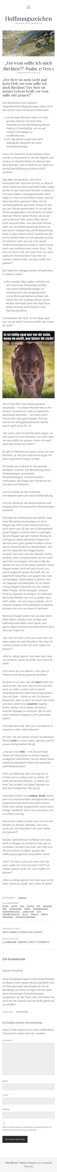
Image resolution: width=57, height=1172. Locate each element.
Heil (38, 906)
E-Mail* (5, 1095)
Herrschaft (47, 906)
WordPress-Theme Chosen (20, 1162)
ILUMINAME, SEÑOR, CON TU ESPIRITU (25, 942)
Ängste (5, 906)
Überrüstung (7, 917)
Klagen (27, 909)
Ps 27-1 (25, 914)
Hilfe (4, 909)
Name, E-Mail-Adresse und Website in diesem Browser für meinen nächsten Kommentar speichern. (27, 1128)
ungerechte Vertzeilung (25, 917)
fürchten (30, 906)
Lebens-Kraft (28, 911)
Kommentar (7, 1040)
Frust (22, 906)
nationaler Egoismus (11, 914)
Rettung (44, 914)
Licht (39, 911)
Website (5, 1109)
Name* (5, 1081)
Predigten (22, 898)
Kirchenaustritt (15, 909)
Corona (14, 906)
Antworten (22, 1012)
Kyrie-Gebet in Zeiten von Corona (22, 932)
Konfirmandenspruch (11, 911)
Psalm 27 (34, 914)
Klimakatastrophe (40, 909)
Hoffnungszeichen (28, 18)
